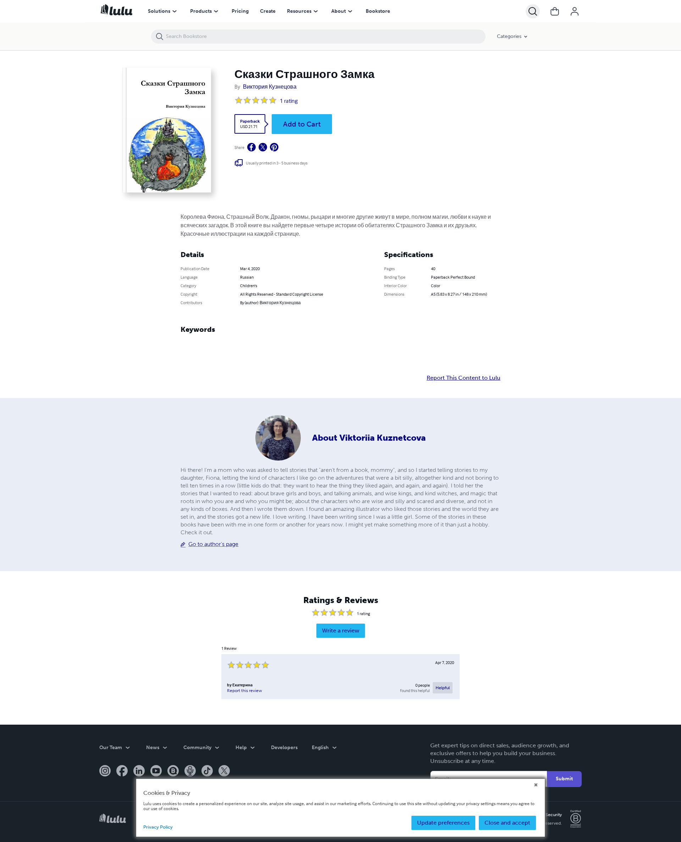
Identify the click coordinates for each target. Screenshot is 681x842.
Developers (284, 748)
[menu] (174, 11)
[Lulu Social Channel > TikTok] (207, 771)
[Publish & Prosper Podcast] (190, 771)
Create (268, 11)
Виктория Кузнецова (270, 86)
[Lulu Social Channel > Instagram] (105, 771)
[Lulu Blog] (173, 771)
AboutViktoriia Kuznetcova (369, 438)
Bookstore (378, 11)
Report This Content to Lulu (463, 378)
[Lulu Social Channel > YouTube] (156, 771)
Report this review (244, 690)
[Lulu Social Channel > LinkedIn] (139, 771)
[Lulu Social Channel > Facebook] (122, 771)
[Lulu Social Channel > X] (224, 771)
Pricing (240, 11)
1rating (289, 100)
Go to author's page (213, 544)
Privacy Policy (158, 827)
